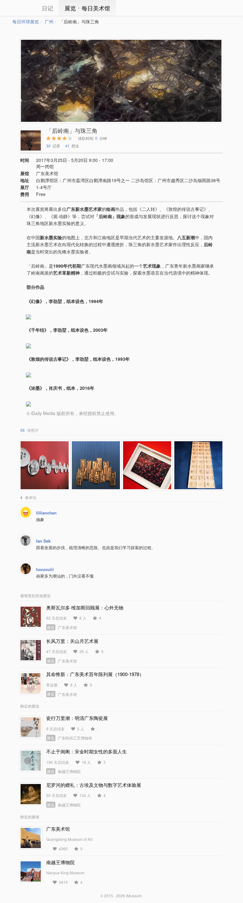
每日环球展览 (25, 21)
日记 (47, 8)
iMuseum (134, 895)
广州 (49, 21)
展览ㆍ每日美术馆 (87, 8)
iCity (21, 8)
